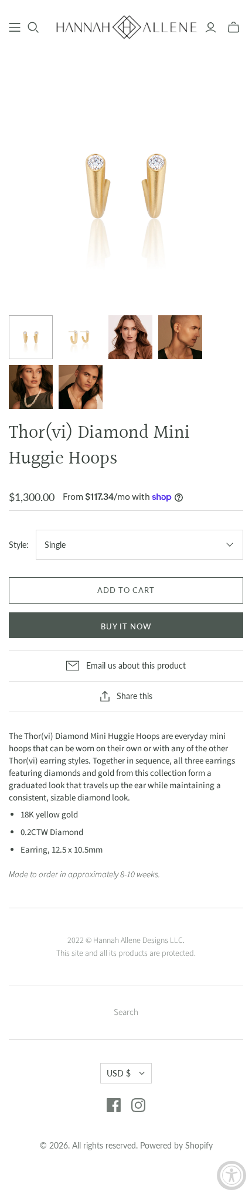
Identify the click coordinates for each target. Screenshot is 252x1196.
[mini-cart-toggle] (233, 27)
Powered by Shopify (176, 1145)
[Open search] (33, 27)
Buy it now (126, 626)
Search (126, 1012)
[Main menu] (15, 27)
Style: (19, 545)
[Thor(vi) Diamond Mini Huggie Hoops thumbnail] (31, 337)
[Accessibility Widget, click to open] (231, 1175)
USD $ (119, 1073)
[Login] (211, 27)
